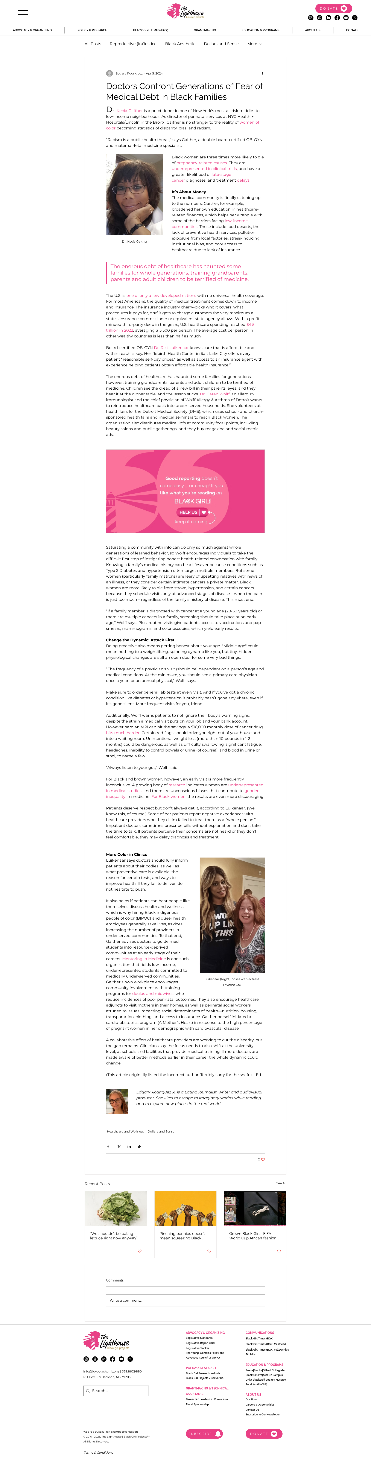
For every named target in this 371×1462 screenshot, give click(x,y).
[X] (354, 17)
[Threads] (319, 17)
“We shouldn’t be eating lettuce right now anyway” (114, 1235)
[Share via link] (140, 1146)
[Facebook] (337, 17)
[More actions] (262, 73)
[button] (23, 11)
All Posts (93, 43)
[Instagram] (310, 17)
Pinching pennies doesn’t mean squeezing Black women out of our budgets (184, 1235)
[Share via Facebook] (108, 1146)
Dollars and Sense (221, 43)
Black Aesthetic (180, 43)
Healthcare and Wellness (125, 1131)
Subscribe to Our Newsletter (263, 1414)
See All (281, 1183)
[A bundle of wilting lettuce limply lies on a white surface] (116, 1208)
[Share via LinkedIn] (129, 1146)
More (252, 43)
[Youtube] (346, 17)
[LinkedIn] (328, 17)
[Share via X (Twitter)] (119, 1146)
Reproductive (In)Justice (133, 43)
